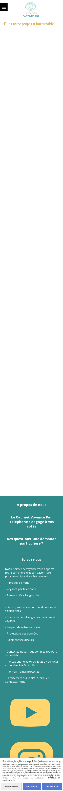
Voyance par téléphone (21, 589)
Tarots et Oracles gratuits (23, 595)
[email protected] (29, 671)
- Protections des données (21, 633)
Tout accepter (52, 786)
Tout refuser (32, 786)
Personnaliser (11, 786)
